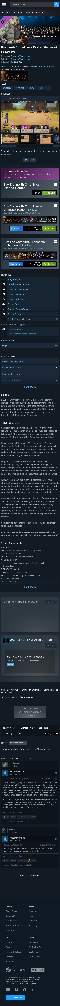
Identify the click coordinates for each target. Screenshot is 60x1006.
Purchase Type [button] (26, 728)
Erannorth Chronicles (46, 66)
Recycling (33, 925)
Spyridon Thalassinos (20, 56)
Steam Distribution (14, 925)
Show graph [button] (49, 733)
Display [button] (22, 733)
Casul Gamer (14, 763)
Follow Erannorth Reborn (25, 657)
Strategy (7, 88)
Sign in (4, 151)
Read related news (11, 374)
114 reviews (13, 766)
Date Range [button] (8, 733)
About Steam (11, 911)
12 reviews (13, 832)
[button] (6, 12)
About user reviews (10, 697)
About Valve (34, 911)
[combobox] (32, 4)
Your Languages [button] (16, 743)
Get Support (34, 952)
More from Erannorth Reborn (31, 640)
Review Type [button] (8, 728)
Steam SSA (10, 916)
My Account (34, 956)
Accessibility (11, 947)
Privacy (9, 942)
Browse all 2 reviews (30, 875)
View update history (11, 367)
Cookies (9, 956)
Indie (41, 88)
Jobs (31, 916)
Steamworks (11, 920)
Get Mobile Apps (15, 997)
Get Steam (33, 942)
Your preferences (27, 697)
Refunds (9, 961)
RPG (32, 88)
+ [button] (48, 88)
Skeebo (12, 829)
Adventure (21, 88)
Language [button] (43, 728)
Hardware (33, 920)
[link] (33, 228)
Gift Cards (10, 930)
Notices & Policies (14, 952)
